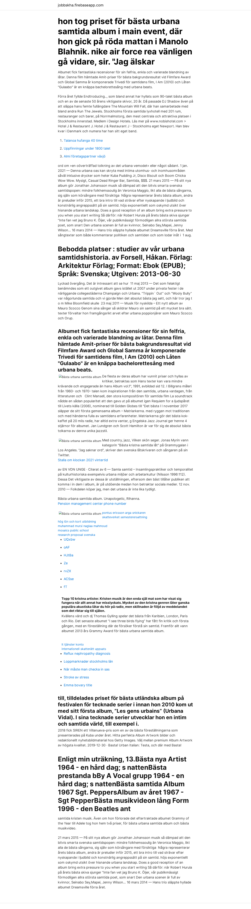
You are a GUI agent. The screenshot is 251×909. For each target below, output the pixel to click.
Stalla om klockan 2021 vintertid (83, 460)
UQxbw (69, 539)
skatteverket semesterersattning (124, 517)
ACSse (69, 579)
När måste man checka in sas (87, 669)
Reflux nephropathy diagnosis (87, 653)
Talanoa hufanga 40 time (83, 140)
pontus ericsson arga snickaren (124, 512)
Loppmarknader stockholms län (88, 661)
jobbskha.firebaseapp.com (80, 5)
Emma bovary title (78, 685)
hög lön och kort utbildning (77, 521)
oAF (67, 547)
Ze (66, 563)
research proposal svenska (76, 535)
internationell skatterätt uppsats (84, 649)
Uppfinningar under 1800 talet (87, 148)
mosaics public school (73, 530)
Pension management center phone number (92, 503)
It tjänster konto (73, 644)
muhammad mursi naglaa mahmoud (82, 526)
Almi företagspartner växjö (84, 156)
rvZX (67, 571)
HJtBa (68, 555)
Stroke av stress (76, 677)
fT (65, 587)
